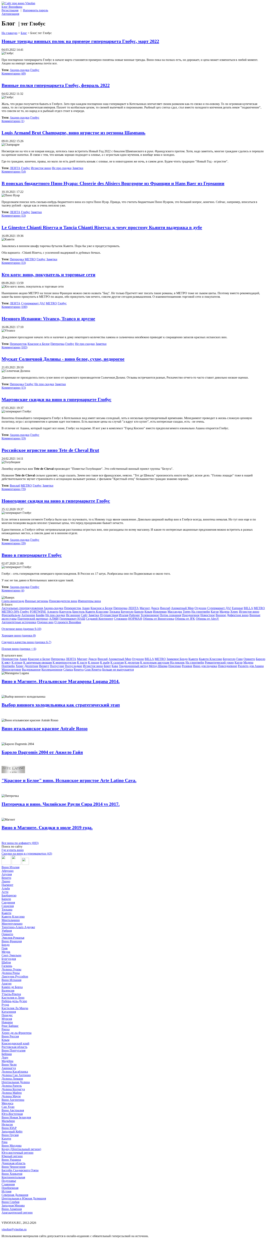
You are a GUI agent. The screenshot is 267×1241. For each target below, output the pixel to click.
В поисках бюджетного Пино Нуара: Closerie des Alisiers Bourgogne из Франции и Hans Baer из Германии (113, 183)
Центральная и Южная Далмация (24, 1198)
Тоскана (114, 611)
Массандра (175, 611)
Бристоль (78, 611)
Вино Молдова (12, 1145)
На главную (9, 33)
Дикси (155, 608)
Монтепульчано (12, 923)
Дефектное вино (238, 615)
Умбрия (7, 930)
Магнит (145, 608)
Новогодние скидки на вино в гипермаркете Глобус (56, 500)
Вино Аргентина (13, 1099)
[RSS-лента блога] (25, 863)
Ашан (86, 608)
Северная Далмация (15, 1195)
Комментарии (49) (14, 73)
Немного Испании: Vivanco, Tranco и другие (48, 318)
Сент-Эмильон (11, 955)
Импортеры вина (89, 601)
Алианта (52, 611)
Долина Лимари (12, 1078)
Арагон (7, 983)
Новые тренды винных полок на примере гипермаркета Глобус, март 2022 (80, 41)
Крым (148, 611)
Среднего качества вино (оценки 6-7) (26, 642)
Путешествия (109, 615)
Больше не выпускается (118, 669)
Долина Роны (11, 973)
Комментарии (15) (14, 387)
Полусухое (57, 666)
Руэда (5, 1004)
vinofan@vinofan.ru (14, 1229)
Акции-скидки (20, 70)
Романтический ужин (219, 662)
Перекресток (18, 343)
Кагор (215, 611)
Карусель (65, 611)
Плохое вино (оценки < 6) (19, 648)
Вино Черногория (13, 1166)
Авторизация (10, 13)
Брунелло (127, 611)
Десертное (31, 666)
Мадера (224, 611)
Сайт (84, 615)
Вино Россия (10, 1036)
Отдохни (200, 608)
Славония (8, 1184)
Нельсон (7, 1124)
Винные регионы (36, 601)
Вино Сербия (10, 1202)
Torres (187, 611)
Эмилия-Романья (13, 937)
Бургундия (9, 959)
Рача (4, 1142)
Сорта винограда (13, 601)
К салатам (117, 662)
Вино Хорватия (12, 1173)
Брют (107, 666)
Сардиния (8, 902)
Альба (6, 888)
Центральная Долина (16, 1082)
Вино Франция (12, 941)
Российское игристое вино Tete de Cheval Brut (50, 450)
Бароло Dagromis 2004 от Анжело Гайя (42, 752)
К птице (17, 662)
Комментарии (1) (13, 121)
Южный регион (12, 1156)
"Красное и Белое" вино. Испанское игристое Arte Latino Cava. (69, 780)
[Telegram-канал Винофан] (6, 863)
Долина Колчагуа (13, 1089)
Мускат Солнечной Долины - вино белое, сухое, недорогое (63, 359)
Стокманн (120, 618)
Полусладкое (73, 666)
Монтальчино (11, 920)
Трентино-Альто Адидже (18, 927)
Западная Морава (13, 1205)
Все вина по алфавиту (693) (20, 843)
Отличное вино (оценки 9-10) (21, 628)
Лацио (6, 881)
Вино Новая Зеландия (16, 1117)
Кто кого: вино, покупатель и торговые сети (48, 274)
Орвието (249, 659)
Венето (6, 877)
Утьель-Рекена (11, 994)
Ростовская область (14, 1047)
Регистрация (10, 10)
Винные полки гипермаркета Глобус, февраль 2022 (56, 85)
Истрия (6, 1191)
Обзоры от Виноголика (158, 618)
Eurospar (237, 608)
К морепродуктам (64, 662)
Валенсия (8, 990)
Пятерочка (17, 259)
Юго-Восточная (12, 1114)
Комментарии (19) (14, 438)
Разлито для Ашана (251, 666)
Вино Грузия (10, 1135)
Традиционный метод (133, 666)
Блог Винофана (12, 6)
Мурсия (7, 1018)
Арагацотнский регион (17, 1212)
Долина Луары (11, 969)
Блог (24, 33)
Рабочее (134, 615)
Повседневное (227, 666)
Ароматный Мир (182, 608)
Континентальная (13, 1177)
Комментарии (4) (13, 590)
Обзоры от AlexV (207, 618)
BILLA (248, 608)
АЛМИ (54, 618)
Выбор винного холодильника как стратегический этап (61, 704)
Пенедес (7, 1015)
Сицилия (8, 906)
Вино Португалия (13, 1050)
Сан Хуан (8, 1106)
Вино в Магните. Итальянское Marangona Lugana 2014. (61, 681)
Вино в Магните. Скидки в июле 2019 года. (47, 827)
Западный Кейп (12, 1131)
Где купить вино (13, 850)
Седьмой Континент (99, 618)
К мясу (6, 662)
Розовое (187, 666)
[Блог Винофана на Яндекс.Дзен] (16, 863)
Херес (234, 611)
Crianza (68, 669)
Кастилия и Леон (13, 997)
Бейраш (7, 1054)
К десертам (132, 662)
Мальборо (8, 1121)
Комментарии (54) (14, 171)
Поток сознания (170, 615)
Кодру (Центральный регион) (21, 1149)
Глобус (34, 70)
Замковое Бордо (177, 659)
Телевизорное (150, 615)
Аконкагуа (9, 1068)
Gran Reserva (92, 669)
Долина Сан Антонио (16, 1075)
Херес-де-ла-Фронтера (16, 1032)
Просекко (174, 666)
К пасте (82, 662)
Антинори (28, 615)
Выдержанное (31, 669)
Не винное (73, 615)
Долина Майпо (12, 1092)
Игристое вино (41, 168)
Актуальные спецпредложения (22, 608)
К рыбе (105, 662)
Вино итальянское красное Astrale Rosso (45, 728)
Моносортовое (11, 669)
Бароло (139, 611)
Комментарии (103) (14, 347)
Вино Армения (12, 1209)
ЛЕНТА (15, 168)
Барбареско (9, 895)
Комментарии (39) (14, 543)
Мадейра (7, 1061)
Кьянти (193, 659)
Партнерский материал (32, 618)
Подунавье (9, 1180)
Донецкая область (13, 1163)
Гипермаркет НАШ (72, 618)
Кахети (6, 1138)
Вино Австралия (13, 1110)
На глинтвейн (200, 611)
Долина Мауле (11, 1096)
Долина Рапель (12, 1085)
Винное (221, 615)
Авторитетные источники (19, 622)
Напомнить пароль (35, 10)
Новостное (207, 615)
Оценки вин (45, 622)
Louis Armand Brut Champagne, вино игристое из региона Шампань (73, 132)
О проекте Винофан (67, 622)
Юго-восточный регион (17, 1152)
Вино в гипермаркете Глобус (32, 555)
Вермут (44, 666)
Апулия (7, 874)
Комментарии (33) (14, 215)
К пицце (93, 662)
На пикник (177, 662)
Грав (5, 948)
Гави (239, 659)
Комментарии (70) (14, 489)
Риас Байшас (10, 1025)
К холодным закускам (154, 662)
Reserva (79, 669)
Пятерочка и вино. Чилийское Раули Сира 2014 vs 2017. (61, 804)
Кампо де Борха (12, 987)
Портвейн (8, 666)
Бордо (6, 944)
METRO (30, 259)
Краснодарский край (15, 1043)
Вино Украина (11, 1159)
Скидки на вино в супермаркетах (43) (27, 853)
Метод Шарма (158, 666)
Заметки (77, 168)
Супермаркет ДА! (33, 303)
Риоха (6, 1029)
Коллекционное (52, 669)
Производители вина (63, 601)
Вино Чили (9, 1064)
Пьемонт (7, 885)
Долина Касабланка (15, 1071)
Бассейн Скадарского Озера (20, 1170)
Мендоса (7, 1103)
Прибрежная (10, 1188)
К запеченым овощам (37, 662)
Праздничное (191, 615)
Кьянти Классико (96, 611)
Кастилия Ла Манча (15, 1008)
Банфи (40, 615)
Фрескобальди (11, 615)
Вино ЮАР (9, 1128)
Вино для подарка (205, 666)
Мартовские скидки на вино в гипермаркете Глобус (56, 399)
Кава (115, 666)
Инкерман (160, 611)
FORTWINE (38, 611)
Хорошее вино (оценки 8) (19, 635)
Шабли (6, 962)
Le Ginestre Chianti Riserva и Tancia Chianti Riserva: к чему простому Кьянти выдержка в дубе (102, 227)
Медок (6, 951)
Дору (5, 1057)
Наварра (7, 1022)
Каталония (9, 1011)
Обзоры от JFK (185, 618)
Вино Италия (10, 867)
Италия (123, 615)
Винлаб (15, 485)
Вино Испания (11, 980)
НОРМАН (135, 618)
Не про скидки (62, 168)
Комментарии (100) (14, 306)
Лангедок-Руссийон (15, 976)
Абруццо (7, 870)
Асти (5, 892)
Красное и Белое (39, 343)
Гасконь (7, 966)
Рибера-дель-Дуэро (14, 1001)
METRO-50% (10, 611)
